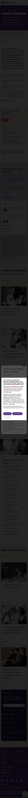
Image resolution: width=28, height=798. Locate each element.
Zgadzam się (7, 413)
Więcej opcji (7, 417)
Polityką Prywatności (19, 408)
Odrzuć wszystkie (17, 413)
